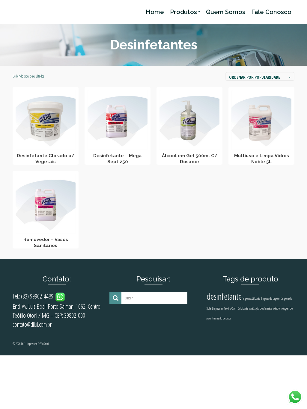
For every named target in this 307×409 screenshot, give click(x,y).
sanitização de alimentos (260, 308)
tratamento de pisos (222, 318)
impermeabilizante (251, 298)
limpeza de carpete (270, 298)
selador (276, 308)
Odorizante (243, 308)
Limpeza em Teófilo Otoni (224, 308)
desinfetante (224, 296)
